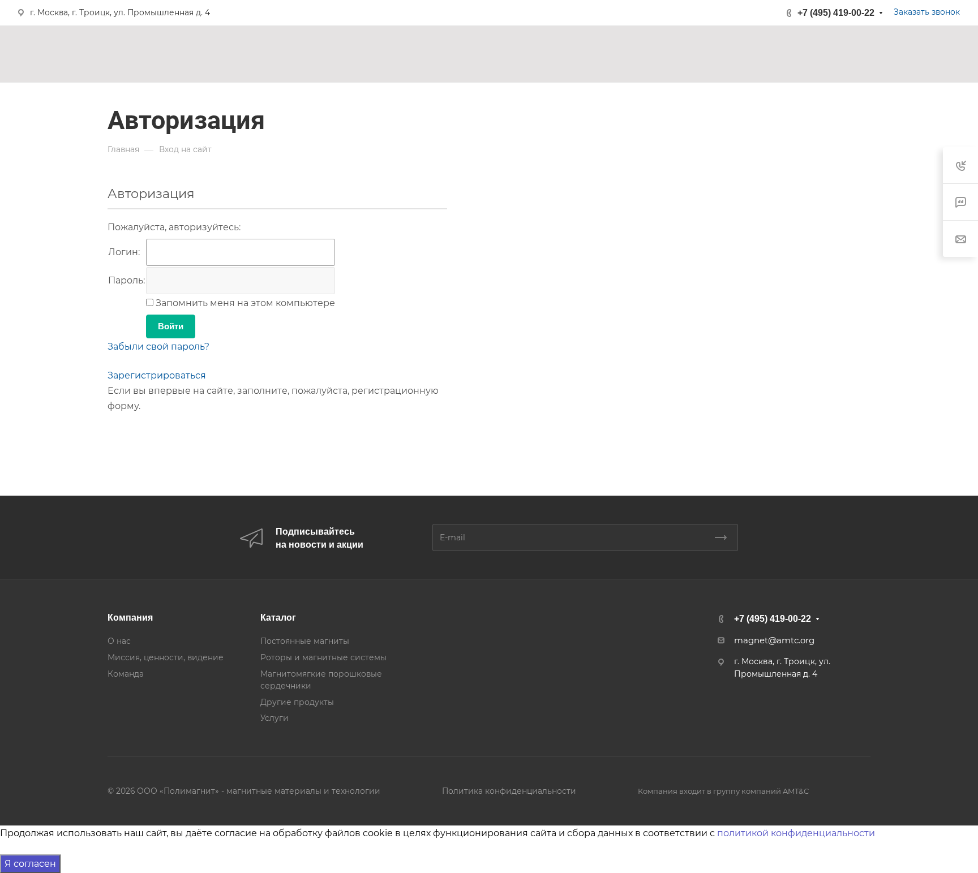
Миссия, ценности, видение (166, 657)
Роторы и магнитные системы (323, 657)
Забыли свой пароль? (158, 346)
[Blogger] (162, 435)
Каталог (278, 617)
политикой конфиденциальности (796, 833)
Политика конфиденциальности (509, 790)
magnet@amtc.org (774, 640)
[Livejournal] (114, 435)
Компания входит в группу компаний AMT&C (723, 790)
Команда (126, 673)
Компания (130, 617)
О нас (119, 641)
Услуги (274, 718)
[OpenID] (177, 435)
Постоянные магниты (304, 641)
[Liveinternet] (146, 435)
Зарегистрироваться (157, 375)
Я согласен (30, 863)
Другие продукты (297, 702)
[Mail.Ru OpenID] (130, 435)
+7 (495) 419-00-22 (835, 13)
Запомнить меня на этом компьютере (244, 303)
